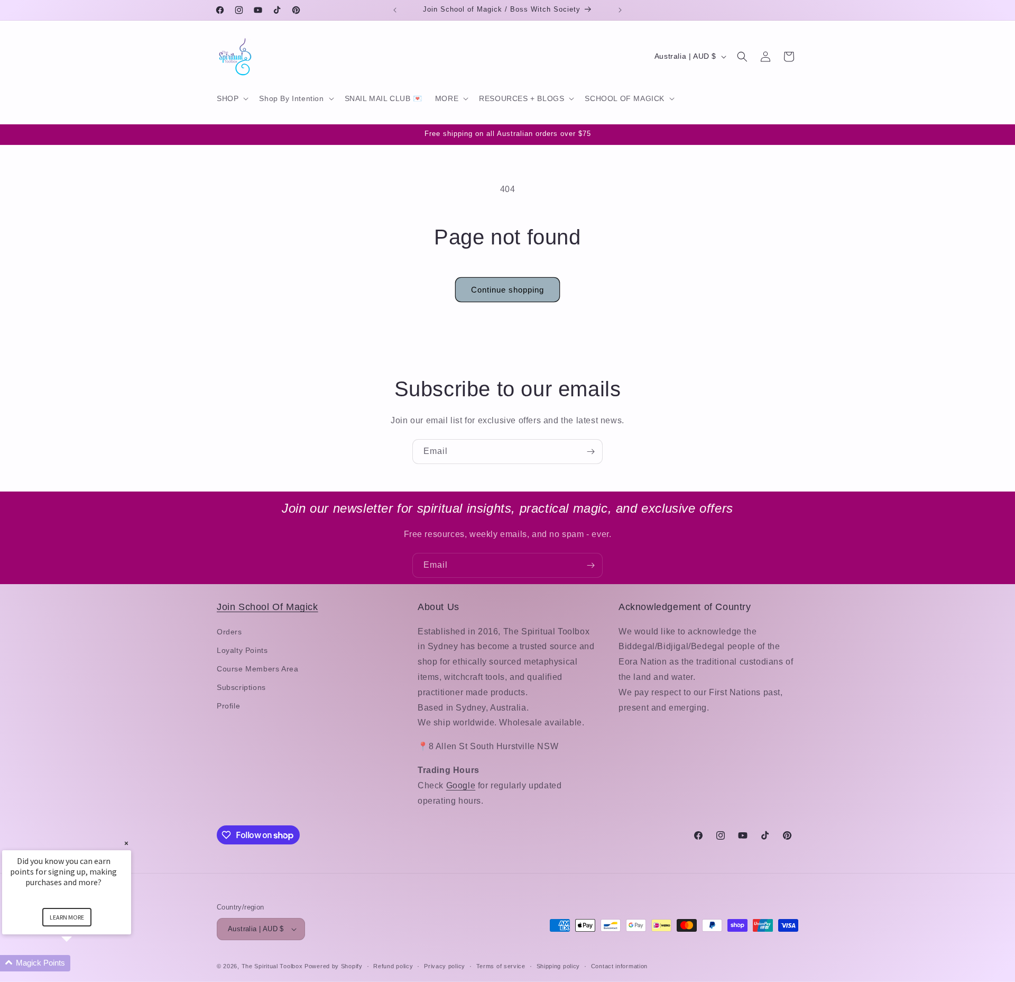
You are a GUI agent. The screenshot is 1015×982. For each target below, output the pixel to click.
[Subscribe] (590, 451)
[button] (231, 98)
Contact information (619, 966)
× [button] (126, 843)
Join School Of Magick (267, 607)
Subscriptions (241, 687)
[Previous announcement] (395, 10)
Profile (228, 706)
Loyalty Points (242, 650)
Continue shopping (507, 289)
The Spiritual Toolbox (272, 966)
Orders (229, 632)
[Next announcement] (620, 10)
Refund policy (393, 966)
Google (461, 785)
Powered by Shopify (333, 966)
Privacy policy (444, 966)
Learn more (67, 917)
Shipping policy (558, 966)
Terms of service (500, 966)
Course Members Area (257, 669)
